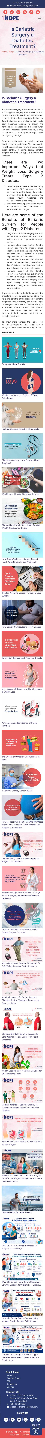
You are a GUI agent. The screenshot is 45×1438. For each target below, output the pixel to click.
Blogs (11, 51)
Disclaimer (14, 1434)
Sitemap (10, 1387)
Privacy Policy (29, 1434)
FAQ (9, 1381)
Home (4, 51)
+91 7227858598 (17, 1404)
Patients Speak (14, 1378)
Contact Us (12, 1384)
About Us (11, 1375)
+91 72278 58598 (24, 2)
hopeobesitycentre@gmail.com (24, 5)
